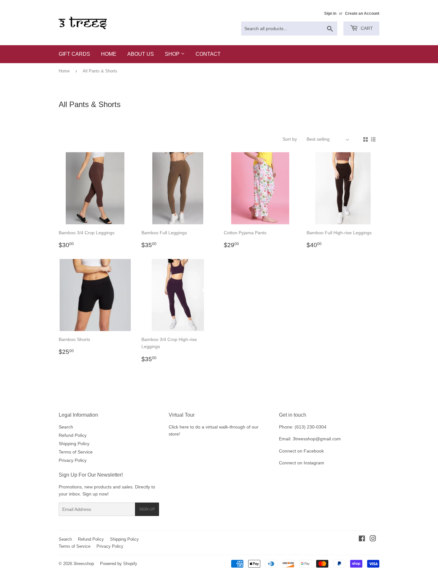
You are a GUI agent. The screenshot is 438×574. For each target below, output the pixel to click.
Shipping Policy (74, 443)
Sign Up (147, 509)
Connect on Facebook (301, 450)
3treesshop (83, 563)
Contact (208, 54)
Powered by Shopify (118, 563)
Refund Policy (73, 435)
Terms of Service (76, 451)
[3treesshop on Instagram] (373, 539)
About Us (140, 54)
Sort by (289, 139)
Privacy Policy (73, 460)
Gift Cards (74, 54)
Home (108, 54)
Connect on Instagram (301, 462)
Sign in (330, 13)
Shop (173, 54)
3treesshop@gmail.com (317, 438)
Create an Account (362, 13)
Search (66, 426)
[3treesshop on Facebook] (361, 539)
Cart (366, 28)
